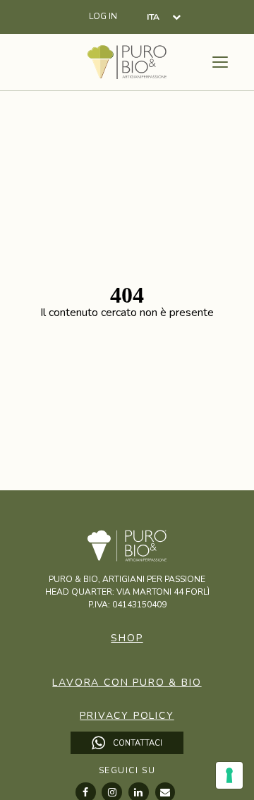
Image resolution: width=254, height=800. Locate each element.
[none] (164, 16)
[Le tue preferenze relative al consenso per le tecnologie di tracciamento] (229, 775)
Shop (127, 638)
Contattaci (136, 743)
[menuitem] (164, 16)
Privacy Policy (127, 715)
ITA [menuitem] (153, 17)
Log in (103, 16)
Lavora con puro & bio (126, 682)
